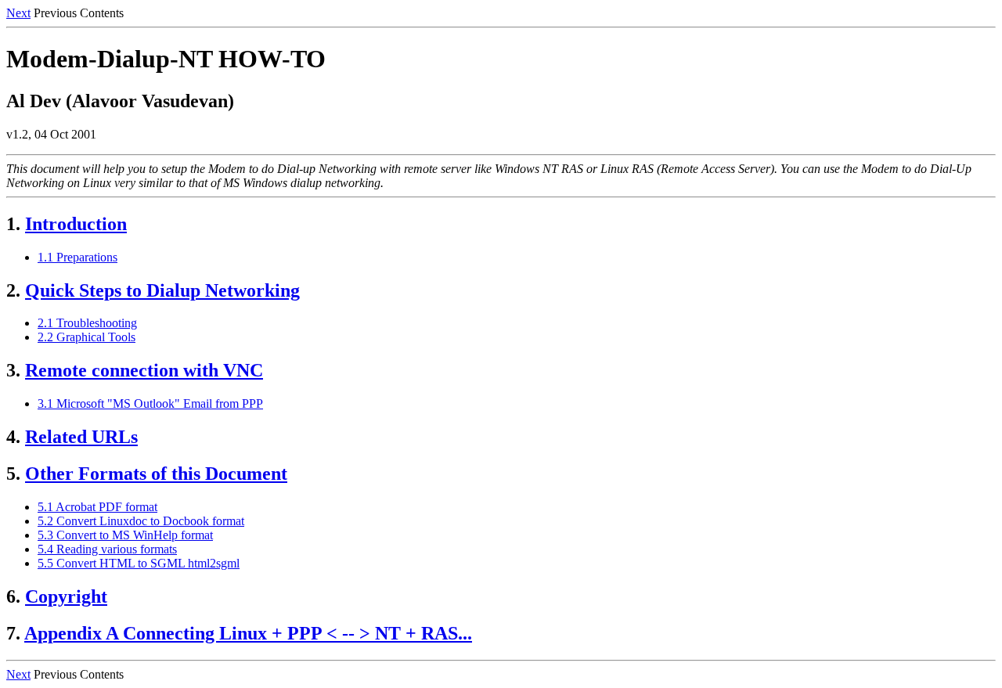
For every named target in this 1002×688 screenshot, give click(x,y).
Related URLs (81, 437)
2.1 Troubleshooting (87, 323)
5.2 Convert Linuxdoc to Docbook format (141, 521)
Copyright (66, 596)
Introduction (76, 224)
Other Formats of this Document (156, 473)
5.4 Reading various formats (107, 549)
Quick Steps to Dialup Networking (162, 290)
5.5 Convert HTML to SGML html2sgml (139, 563)
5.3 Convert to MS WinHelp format (125, 535)
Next (18, 13)
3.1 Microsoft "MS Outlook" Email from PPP (150, 403)
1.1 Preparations (77, 257)
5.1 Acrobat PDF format (97, 506)
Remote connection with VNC (144, 370)
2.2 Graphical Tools (86, 337)
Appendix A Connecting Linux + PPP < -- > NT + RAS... (248, 633)
